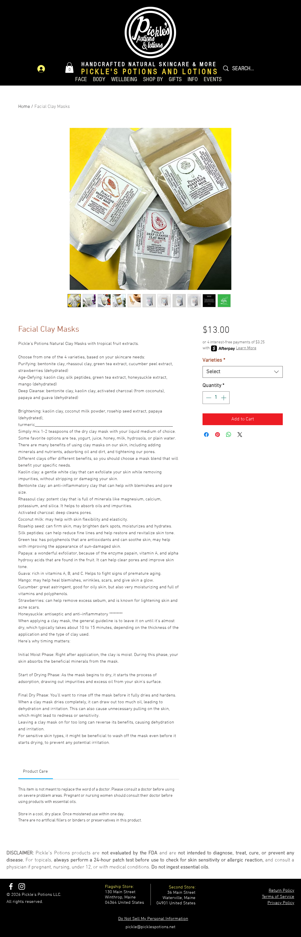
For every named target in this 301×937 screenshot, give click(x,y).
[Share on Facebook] (206, 434)
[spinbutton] (216, 398)
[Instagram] (21, 886)
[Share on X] (239, 434)
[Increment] (224, 398)
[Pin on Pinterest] (217, 434)
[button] (69, 67)
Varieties (214, 360)
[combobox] (243, 372)
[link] (35, 771)
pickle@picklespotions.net (150, 927)
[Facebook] (10, 886)
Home (24, 107)
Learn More (246, 348)
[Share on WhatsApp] (228, 434)
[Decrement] (208, 398)
